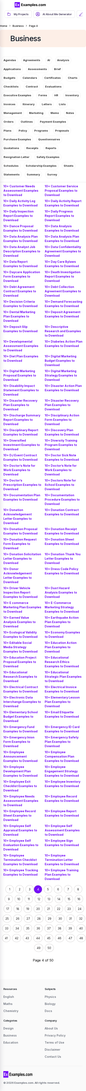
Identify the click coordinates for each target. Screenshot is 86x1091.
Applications (12, 69)
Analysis (63, 60)
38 (59, 928)
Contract (32, 86)
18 (17, 909)
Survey (52, 174)
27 (28, 918)
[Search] (69, 5)
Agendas (10, 60)
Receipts (32, 148)
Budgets (9, 77)
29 (49, 918)
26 (17, 918)
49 (38, 948)
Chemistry (10, 1011)
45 (49, 938)
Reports (51, 148)
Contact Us (53, 1056)
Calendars (30, 77)
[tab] (18, 14)
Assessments (37, 69)
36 (38, 928)
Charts (72, 77)
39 (70, 928)
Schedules (11, 165)
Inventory (72, 95)
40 (81, 928)
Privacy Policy (55, 1035)
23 (69, 909)
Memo (55, 113)
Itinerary (29, 104)
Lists (62, 104)
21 (48, 909)
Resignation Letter (16, 157)
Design (8, 1028)
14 (58, 899)
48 (81, 938)
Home (3, 25)
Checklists (11, 86)
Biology (50, 1004)
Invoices (9, 104)
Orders (9, 121)
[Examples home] (18, 1074)
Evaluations (53, 86)
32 (80, 918)
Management (13, 113)
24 (79, 909)
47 (70, 938)
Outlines (27, 121)
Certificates (52, 77)
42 (16, 938)
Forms (42, 95)
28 (39, 918)
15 (69, 899)
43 (27, 938)
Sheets (68, 165)
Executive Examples (17, 95)
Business (18, 25)
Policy (23, 130)
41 (6, 938)
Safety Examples (48, 157)
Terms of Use (54, 1042)
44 (38, 938)
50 (49, 948)
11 (29, 899)
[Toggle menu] (8, 5)
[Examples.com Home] (30, 4)
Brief (57, 69)
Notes (70, 113)
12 (39, 899)
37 (49, 928)
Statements (12, 174)
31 (70, 918)
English (8, 996)
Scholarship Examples (41, 165)
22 (58, 909)
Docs (48, 1011)
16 (78, 899)
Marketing (36, 113)
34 (17, 928)
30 (60, 918)
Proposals (62, 130)
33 (6, 928)
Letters (47, 104)
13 (49, 899)
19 (27, 909)
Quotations (11, 148)
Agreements (31, 60)
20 (38, 909)
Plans (7, 130)
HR (56, 95)
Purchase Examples (17, 139)
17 (7, 909)
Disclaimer (52, 1049)
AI (48, 60)
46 (59, 938)
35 (27, 928)
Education (10, 1042)
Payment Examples (53, 121)
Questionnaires (49, 139)
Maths (8, 1004)
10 (18, 899)
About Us (51, 1028)
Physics (50, 996)
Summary (33, 174)
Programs (41, 130)
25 (7, 918)
